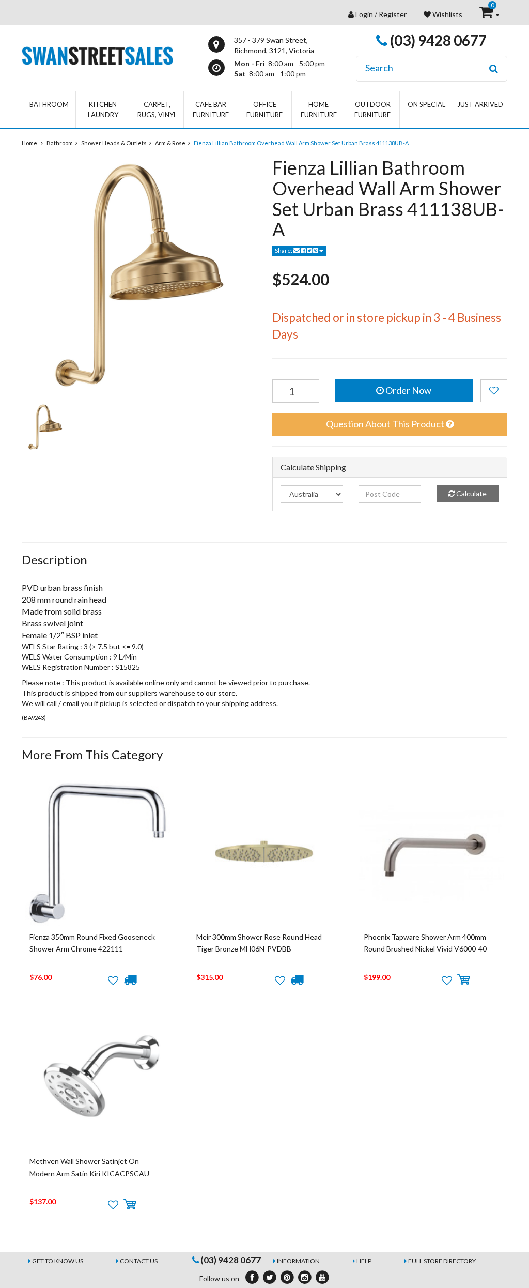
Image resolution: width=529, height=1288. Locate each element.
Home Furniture (319, 109)
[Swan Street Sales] (97, 54)
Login (364, 14)
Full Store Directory (442, 1261)
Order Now (407, 390)
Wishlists (446, 14)
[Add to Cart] (463, 980)
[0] (486, 14)
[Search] (493, 69)
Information (298, 1261)
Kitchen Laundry (103, 109)
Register (393, 14)
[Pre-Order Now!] (129, 980)
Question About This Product (386, 424)
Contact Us (139, 1261)
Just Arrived (480, 104)
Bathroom (49, 104)
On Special (426, 104)
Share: (284, 250)
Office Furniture (264, 109)
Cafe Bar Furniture (211, 109)
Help (363, 1261)
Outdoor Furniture (372, 109)
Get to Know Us (57, 1261)
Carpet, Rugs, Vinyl (157, 109)
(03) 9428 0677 (437, 40)
